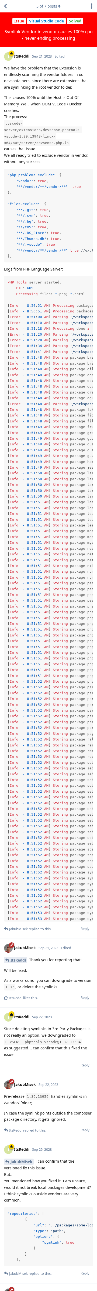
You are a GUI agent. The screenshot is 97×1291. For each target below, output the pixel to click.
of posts (46, 6)
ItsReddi (18, 960)
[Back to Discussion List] (5, 6)
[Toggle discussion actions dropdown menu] (91, 6)
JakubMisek (21, 1161)
